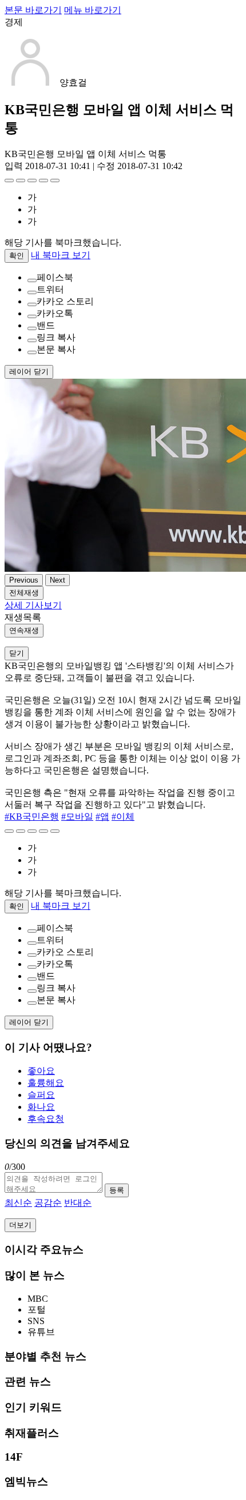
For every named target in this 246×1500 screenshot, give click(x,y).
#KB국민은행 (32, 816)
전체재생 (24, 592)
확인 (16, 255)
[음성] (43, 180)
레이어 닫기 (29, 371)
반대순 (78, 1203)
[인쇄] (54, 180)
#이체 (123, 816)
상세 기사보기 (33, 605)
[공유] (32, 180)
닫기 (16, 653)
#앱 (102, 816)
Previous (23, 580)
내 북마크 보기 (60, 255)
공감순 (48, 1203)
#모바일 (77, 816)
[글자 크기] (9, 180)
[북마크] (20, 180)
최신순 (18, 1203)
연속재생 (24, 630)
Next (57, 580)
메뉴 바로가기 (92, 10)
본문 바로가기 (33, 10)
